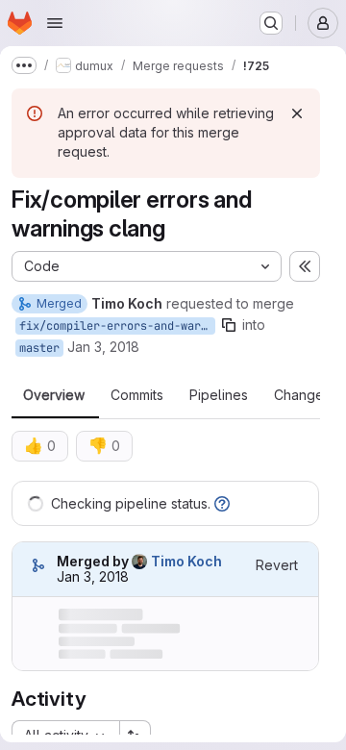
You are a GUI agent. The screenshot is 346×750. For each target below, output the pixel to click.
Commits (137, 395)
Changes (302, 395)
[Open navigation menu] (54, 23)
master (39, 348)
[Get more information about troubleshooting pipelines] (222, 503)
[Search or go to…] (271, 23)
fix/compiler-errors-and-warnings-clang (117, 326)
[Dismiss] (297, 113)
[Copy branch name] (228, 325)
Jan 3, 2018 (103, 346)
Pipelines (218, 395)
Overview (54, 395)
